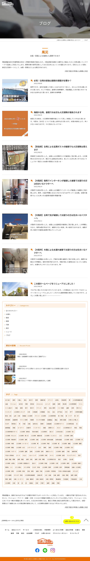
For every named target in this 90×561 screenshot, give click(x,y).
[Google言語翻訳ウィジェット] (81, 3)
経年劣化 (35, 424)
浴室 (6, 404)
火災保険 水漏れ (10, 463)
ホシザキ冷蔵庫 (40, 420)
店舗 (53, 483)
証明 (31, 451)
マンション (13, 404)
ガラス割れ (18, 467)
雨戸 (79, 455)
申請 (58, 483)
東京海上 (14, 424)
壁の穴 (32, 408)
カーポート (21, 428)
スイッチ (47, 404)
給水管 (71, 459)
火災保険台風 (70, 424)
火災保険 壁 (55, 443)
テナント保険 (23, 420)
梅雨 (45, 447)
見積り (42, 424)
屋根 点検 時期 (40, 459)
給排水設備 (59, 439)
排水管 (64, 404)
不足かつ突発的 (9, 455)
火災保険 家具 (20, 471)
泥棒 (72, 408)
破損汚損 (74, 451)
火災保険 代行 (69, 447)
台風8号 (28, 428)
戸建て (42, 483)
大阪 (80, 479)
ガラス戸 (75, 471)
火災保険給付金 (51, 459)
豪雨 (50, 447)
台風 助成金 (39, 479)
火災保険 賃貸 (46, 467)
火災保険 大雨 (54, 463)
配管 (21, 408)
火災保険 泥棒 (39, 451)
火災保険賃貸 (72, 404)
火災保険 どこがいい (51, 435)
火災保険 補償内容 (36, 435)
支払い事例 (52, 408)
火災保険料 (44, 432)
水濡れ (65, 459)
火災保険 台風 (34, 439)
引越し (19, 400)
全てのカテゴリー (11, 311)
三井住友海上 (59, 432)
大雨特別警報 (78, 412)
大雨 (28, 412)
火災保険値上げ (67, 428)
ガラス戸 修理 (18, 475)
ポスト (59, 428)
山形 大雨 (17, 416)
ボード (18, 455)
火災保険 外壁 (43, 455)
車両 (75, 428)
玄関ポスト (51, 428)
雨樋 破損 (8, 479)
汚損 (7, 325)
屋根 (48, 483)
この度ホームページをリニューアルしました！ (54, 283)
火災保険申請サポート (11, 432)
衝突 (7, 318)
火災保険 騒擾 (77, 443)
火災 (60, 435)
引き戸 (7, 424)
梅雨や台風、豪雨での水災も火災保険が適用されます (57, 112)
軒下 (71, 412)
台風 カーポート (19, 479)
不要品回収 (74, 479)
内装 (14, 483)
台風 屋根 (57, 475)
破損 (7, 321)
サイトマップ (74, 533)
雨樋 (14, 428)
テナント (39, 408)
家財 (45, 408)
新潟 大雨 (8, 416)
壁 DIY (76, 416)
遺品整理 (58, 479)
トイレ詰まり (9, 408)
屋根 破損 (74, 475)
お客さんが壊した (73, 420)
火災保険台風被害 (30, 475)
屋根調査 (7, 428)
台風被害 (49, 424)
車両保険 (63, 400)
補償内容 (42, 400)
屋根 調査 (21, 459)
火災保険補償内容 (77, 400)
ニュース (9, 332)
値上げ (51, 432)
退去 (25, 400)
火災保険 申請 (58, 447)
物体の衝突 (35, 432)
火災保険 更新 (23, 439)
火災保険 (7, 483)
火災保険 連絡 (68, 435)
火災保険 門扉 (45, 443)
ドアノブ (50, 400)
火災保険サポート (59, 424)
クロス (24, 455)
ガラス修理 (27, 467)
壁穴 (26, 408)
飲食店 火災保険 (27, 416)
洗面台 (31, 483)
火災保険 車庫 (9, 443)
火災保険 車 (79, 439)
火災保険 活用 (60, 455)
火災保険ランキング (19, 412)
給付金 (21, 404)
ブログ (8, 335)
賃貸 (36, 400)
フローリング (32, 455)
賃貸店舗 (67, 467)
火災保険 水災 (20, 447)
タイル (51, 455)
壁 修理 (60, 416)
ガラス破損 (8, 475)
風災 (7, 328)
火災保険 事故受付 (10, 439)
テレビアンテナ (71, 455)
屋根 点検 (29, 459)
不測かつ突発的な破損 (64, 471)
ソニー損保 (61, 408)
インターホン (37, 428)
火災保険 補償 (66, 443)
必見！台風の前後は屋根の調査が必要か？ (52, 80)
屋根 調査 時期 (10, 459)
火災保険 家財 (9, 471)
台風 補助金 (29, 479)
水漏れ (8, 314)
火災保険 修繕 (43, 463)
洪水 (48, 412)
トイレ (81, 404)
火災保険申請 (52, 416)
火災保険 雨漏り (76, 463)
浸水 (53, 412)
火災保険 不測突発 (50, 471)
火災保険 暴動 (9, 447)
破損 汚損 (39, 471)
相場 (59, 404)
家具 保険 (30, 471)
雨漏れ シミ (9, 467)
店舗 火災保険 (76, 467)
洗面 (16, 408)
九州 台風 (48, 475)
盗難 (67, 408)
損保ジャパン (49, 451)
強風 (44, 428)
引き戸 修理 (36, 467)
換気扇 (32, 404)
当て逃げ (7, 400)
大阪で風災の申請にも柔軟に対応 (76, 71)
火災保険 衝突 (68, 439)
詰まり (34, 463)
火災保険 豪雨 (65, 463)
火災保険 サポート (10, 451)
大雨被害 (34, 412)
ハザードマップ (31, 447)
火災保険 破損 (60, 451)
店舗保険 (15, 420)
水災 (40, 447)
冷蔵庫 (32, 420)
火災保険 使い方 (23, 435)
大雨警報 (42, 412)
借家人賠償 (63, 420)
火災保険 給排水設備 (47, 439)
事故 (80, 428)
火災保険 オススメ (10, 435)
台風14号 (39, 475)
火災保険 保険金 (25, 432)
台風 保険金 (49, 479)
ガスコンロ (40, 404)
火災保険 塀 (34, 443)
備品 (56, 420)
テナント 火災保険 (40, 416)
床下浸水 (60, 412)
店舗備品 (49, 420)
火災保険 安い (70, 432)
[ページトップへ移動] (86, 520)
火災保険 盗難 (23, 451)
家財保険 (7, 420)
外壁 (37, 483)
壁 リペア (69, 416)
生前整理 (65, 479)
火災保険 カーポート (22, 443)
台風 (29, 424)
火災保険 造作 (57, 467)
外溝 (24, 424)
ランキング (8, 412)
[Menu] (86, 3)
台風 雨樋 (65, 475)
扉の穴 (31, 400)
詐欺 (26, 404)
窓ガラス (78, 408)
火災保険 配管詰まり (24, 463)
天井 (66, 412)
